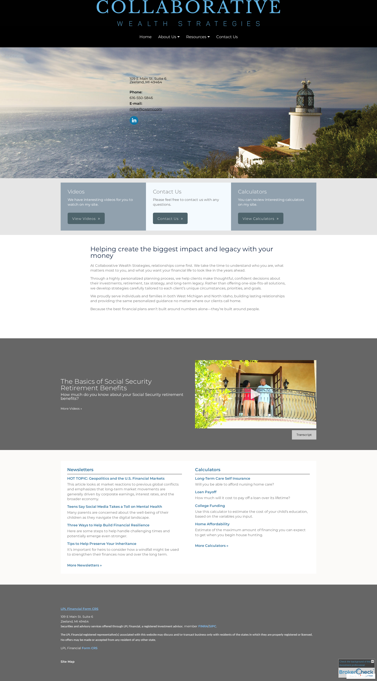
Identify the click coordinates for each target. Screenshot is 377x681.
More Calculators (211, 546)
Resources (196, 36)
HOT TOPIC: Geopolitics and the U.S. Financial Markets (116, 478)
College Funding (210, 506)
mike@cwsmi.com (146, 109)
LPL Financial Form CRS (79, 609)
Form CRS (90, 648)
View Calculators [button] (258, 219)
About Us (167, 36)
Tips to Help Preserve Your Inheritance (101, 544)
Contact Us (227, 36)
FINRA (203, 626)
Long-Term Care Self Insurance (222, 478)
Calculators (207, 469)
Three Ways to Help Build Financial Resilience (108, 525)
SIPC (212, 626)
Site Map (68, 662)
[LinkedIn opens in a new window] (134, 120)
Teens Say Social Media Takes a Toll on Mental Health (114, 507)
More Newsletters (84, 565)
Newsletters (80, 469)
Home (145, 36)
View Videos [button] (84, 219)
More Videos (71, 408)
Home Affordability (212, 524)
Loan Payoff (205, 492)
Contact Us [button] (168, 219)
